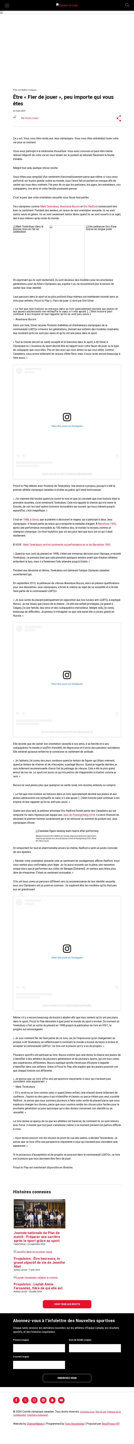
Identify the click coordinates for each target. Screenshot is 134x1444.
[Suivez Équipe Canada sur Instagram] (34, 1402)
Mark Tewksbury (49, 206)
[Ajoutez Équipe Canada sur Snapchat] (52, 1402)
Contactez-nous (87, 1412)
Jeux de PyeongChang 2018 (79, 814)
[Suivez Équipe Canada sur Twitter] (25, 1402)
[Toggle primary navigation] (7, 5)
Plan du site (101, 1412)
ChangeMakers (35, 1423)
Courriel (21, 1357)
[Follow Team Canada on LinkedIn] (43, 1402)
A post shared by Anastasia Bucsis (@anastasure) (67, 731)
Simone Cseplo (31, 118)
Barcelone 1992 (107, 523)
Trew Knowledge (74, 1423)
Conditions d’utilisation (37, 1415)
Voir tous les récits (67, 1304)
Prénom (21, 1340)
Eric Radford (90, 206)
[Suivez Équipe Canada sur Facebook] (16, 1402)
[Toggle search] (127, 5)
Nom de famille (80, 1340)
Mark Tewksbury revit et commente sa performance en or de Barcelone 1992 (66, 544)
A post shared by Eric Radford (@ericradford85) (67, 1005)
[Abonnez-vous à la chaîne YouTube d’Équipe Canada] (61, 1402)
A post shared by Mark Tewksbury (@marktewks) (67, 473)
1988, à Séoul (31, 519)
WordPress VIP (111, 1423)
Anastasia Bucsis (70, 206)
